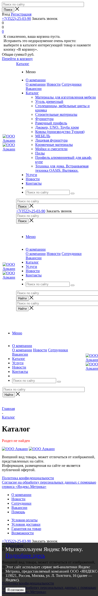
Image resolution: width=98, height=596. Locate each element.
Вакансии (34, 89)
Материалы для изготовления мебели (65, 97)
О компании (36, 84)
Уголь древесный (49, 101)
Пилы (40, 153)
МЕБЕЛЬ (42, 136)
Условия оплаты (24, 520)
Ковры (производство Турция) (59, 132)
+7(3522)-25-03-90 (16, 19)
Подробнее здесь (25, 555)
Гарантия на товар (26, 529)
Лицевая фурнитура (51, 140)
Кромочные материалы (54, 145)
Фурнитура (44, 119)
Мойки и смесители (51, 149)
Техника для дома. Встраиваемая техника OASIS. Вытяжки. (61, 168)
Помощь (18, 512)
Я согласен (15, 590)
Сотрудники (72, 84)
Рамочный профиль (51, 123)
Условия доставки (25, 524)
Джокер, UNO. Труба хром (57, 127)
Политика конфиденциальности (28, 478)
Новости (54, 84)
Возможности (22, 533)
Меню (31, 237)
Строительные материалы (56, 114)
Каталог (22, 64)
